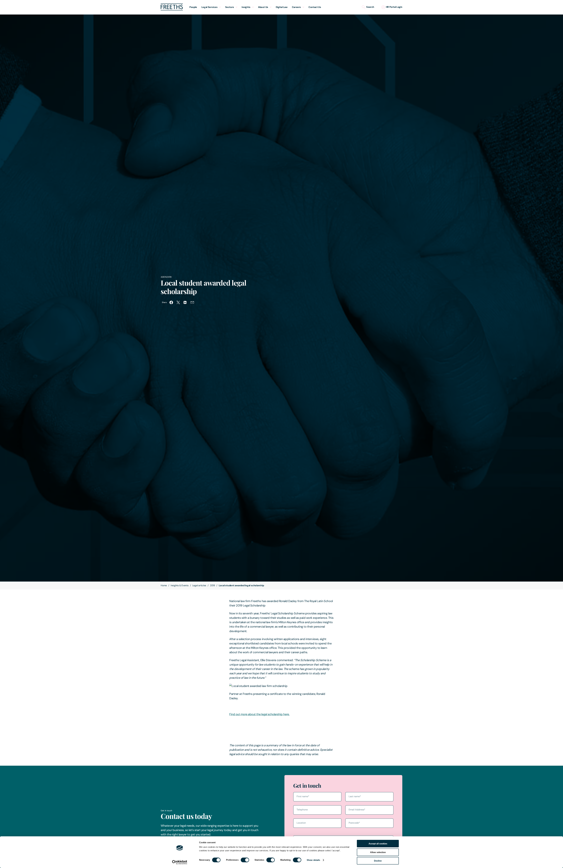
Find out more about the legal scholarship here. (259, 714)
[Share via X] (178, 302)
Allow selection (378, 852)
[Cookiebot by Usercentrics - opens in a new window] (180, 862)
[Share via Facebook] (171, 302)
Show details (313, 860)
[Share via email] (192, 302)
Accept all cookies (378, 843)
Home (164, 585)
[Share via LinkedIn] (185, 302)
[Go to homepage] (172, 9)
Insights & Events (180, 585)
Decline (378, 860)
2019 (212, 585)
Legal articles (199, 585)
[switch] (245, 860)
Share (164, 302)
